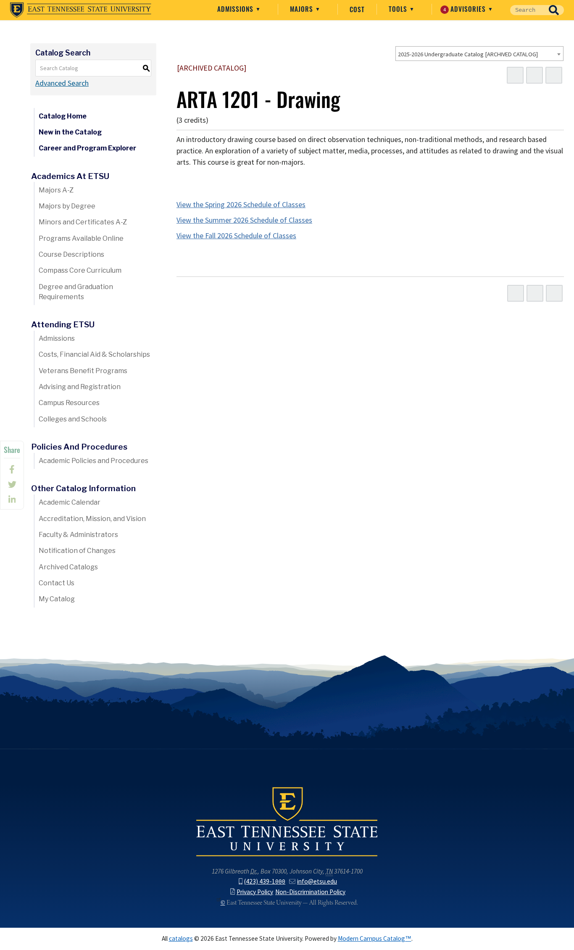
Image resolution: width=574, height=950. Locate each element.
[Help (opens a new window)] (553, 75)
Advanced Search (62, 83)
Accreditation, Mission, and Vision (92, 519)
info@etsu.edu (317, 881)
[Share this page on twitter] (12, 484)
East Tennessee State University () (80, 10)
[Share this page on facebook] (12, 469)
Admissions (236, 8)
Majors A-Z (56, 190)
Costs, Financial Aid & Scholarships (94, 354)
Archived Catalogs (68, 567)
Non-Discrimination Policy (310, 891)
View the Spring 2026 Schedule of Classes (240, 205)
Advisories (465, 8)
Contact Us (56, 583)
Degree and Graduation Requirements (76, 292)
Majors (302, 8)
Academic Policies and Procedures (93, 461)
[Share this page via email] (12, 499)
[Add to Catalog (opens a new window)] (515, 75)
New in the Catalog (70, 132)
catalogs (181, 938)
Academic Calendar (69, 502)
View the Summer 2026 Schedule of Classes (244, 220)
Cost (357, 9)
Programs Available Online (81, 238)
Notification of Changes (77, 551)
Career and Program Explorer (87, 148)
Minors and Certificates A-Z (83, 222)
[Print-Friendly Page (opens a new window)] (534, 75)
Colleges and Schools (73, 419)
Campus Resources (69, 403)
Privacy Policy (255, 891)
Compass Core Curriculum (80, 270)
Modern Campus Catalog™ (374, 938)
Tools (399, 8)
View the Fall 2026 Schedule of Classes (236, 236)
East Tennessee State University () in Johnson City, (287, 821)
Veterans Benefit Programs (83, 371)
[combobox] (479, 53)
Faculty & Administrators (78, 535)
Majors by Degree (67, 206)
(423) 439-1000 (264, 881)
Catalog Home (63, 116)
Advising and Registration (80, 387)
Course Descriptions (71, 254)
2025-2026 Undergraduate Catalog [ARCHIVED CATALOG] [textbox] (468, 54)
